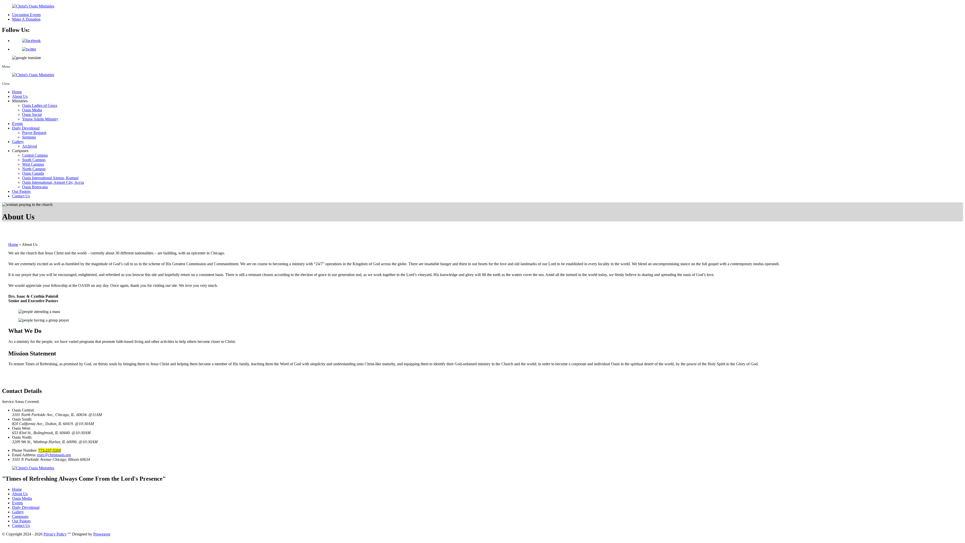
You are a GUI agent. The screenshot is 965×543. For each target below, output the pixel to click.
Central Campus (35, 155)
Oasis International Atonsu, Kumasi (50, 178)
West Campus (33, 164)
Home (17, 92)
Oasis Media (32, 110)
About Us (20, 96)
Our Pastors (21, 191)
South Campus (33, 160)
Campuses (20, 516)
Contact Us (21, 196)
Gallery (18, 142)
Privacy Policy (55, 534)
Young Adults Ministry (40, 119)
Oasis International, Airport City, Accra (53, 182)
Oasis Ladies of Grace (39, 105)
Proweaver (101, 534)
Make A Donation (26, 19)
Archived (29, 146)
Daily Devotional (25, 128)
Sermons (29, 137)
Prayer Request (34, 132)
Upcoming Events (26, 15)
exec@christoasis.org (54, 455)
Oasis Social (32, 114)
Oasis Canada (33, 173)
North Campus (33, 169)
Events (17, 123)
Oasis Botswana (35, 187)
